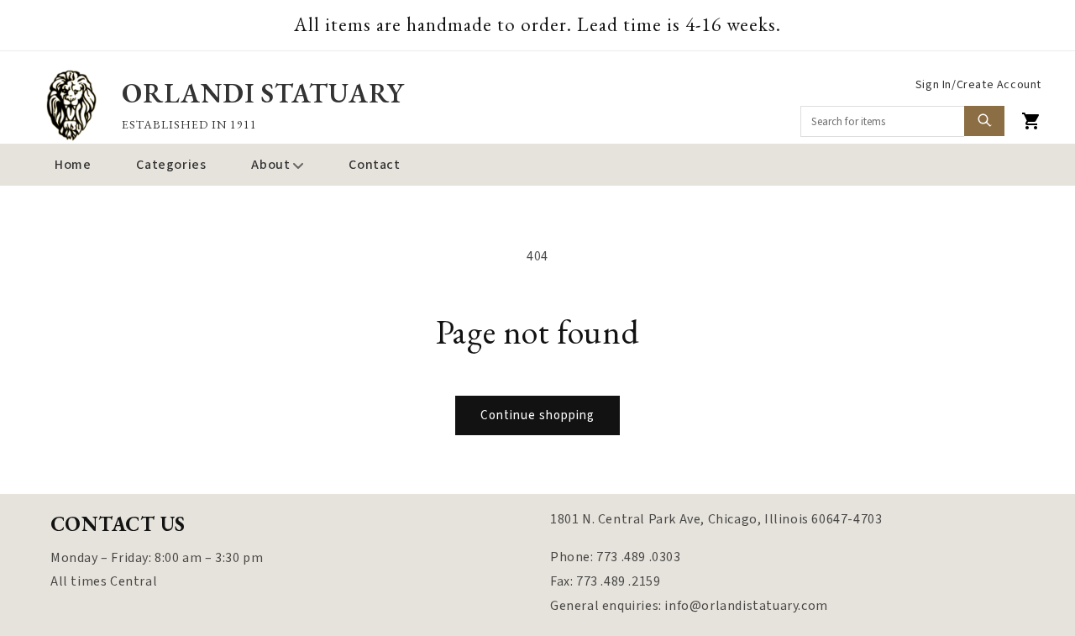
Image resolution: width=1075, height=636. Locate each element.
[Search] (984, 121)
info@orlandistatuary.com (745, 606)
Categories (171, 164)
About (270, 164)
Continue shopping (537, 415)
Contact (374, 164)
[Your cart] (1031, 121)
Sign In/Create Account (978, 84)
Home (73, 164)
